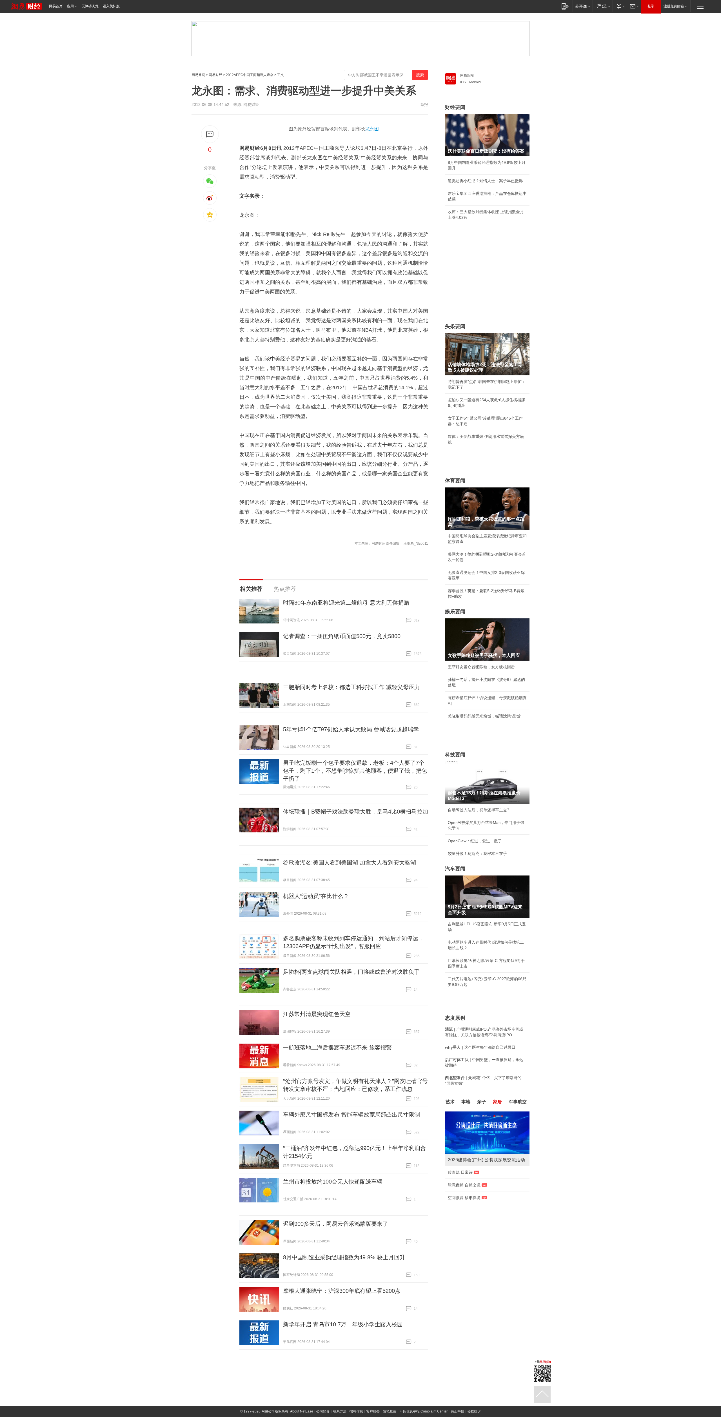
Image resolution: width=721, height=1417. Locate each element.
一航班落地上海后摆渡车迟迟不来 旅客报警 (337, 1047)
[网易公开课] (583, 6)
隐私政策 (389, 1411)
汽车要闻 (455, 869)
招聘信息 (356, 1411)
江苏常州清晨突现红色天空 (317, 1014)
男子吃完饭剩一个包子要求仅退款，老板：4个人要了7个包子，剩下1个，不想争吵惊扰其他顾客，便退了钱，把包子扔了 (355, 771)
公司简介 (323, 1411)
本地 (465, 1101)
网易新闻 (467, 75)
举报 (424, 104)
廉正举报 (457, 1411)
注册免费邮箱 (674, 6)
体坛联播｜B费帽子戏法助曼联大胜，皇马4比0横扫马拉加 (355, 811)
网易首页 (56, 6)
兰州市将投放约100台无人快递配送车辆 (332, 1181)
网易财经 (215, 75)
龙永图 (372, 128)
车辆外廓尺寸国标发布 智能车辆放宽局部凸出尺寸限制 (351, 1114)
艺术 (450, 1101)
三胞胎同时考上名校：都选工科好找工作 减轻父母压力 (351, 687)
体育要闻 (455, 481)
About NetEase (301, 1411)
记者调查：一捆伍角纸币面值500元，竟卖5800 (341, 636)
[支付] (620, 6)
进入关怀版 (111, 6)
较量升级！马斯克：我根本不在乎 (477, 853)
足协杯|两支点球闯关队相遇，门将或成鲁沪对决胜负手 (351, 972)
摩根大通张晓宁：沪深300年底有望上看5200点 (341, 1291)
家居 (497, 1101)
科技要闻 (455, 754)
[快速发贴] (210, 134)
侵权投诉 (474, 1411)
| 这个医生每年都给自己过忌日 (480, 1047)
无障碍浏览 (90, 6)
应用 (70, 6)
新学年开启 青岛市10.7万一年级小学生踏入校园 (343, 1324)
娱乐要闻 (455, 611)
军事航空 (518, 1101)
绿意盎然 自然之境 (464, 1185)
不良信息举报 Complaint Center (423, 1411)
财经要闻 (455, 107)
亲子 (481, 1101)
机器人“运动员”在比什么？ (316, 896)
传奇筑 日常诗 (460, 1172)
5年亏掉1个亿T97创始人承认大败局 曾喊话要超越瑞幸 (351, 729)
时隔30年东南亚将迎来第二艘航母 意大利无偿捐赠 (346, 603)
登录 (650, 6)
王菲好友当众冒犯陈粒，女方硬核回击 (481, 667)
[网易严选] (603, 6)
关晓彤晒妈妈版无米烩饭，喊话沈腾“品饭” (485, 716)
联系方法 (339, 1411)
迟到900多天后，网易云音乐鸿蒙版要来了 (335, 1224)
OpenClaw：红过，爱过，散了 (475, 841)
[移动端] (565, 6)
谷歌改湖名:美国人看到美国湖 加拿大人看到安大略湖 (349, 862)
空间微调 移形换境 (464, 1197)
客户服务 (373, 1411)
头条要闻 (455, 326)
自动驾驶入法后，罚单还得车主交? (478, 810)
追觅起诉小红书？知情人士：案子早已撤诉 (485, 181)
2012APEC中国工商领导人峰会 (249, 75)
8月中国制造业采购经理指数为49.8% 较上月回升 (344, 1257)
